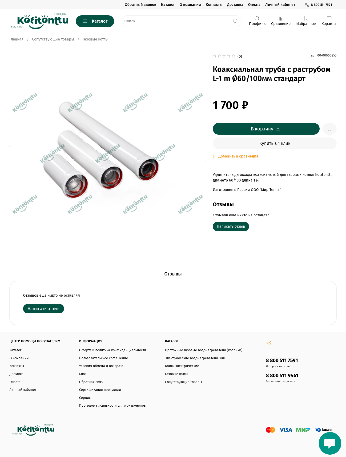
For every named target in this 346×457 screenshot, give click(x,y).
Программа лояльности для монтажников (112, 406)
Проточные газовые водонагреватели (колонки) (203, 350)
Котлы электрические (182, 366)
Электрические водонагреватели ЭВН (195, 358)
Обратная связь (91, 382)
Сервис (85, 398)
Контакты (214, 4)
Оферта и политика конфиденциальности (112, 350)
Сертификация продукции (100, 390)
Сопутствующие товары (53, 39)
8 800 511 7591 (321, 5)
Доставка (235, 4)
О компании (190, 4)
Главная (16, 39)
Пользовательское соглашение (103, 358)
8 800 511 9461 (282, 376)
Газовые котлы (96, 39)
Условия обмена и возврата (101, 366)
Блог (82, 374)
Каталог (168, 4)
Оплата (254, 4)
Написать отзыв (231, 226)
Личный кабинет (280, 4)
